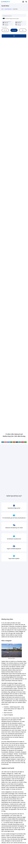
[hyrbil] (5, 1)
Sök (14, 36)
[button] (23, 2)
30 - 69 (13, 30)
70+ (23, 30)
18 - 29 (5, 30)
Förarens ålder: (4, 27)
